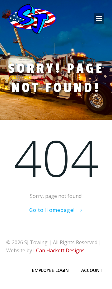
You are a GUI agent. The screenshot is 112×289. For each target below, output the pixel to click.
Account (92, 270)
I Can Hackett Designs (59, 250)
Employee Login (50, 270)
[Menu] (99, 18)
